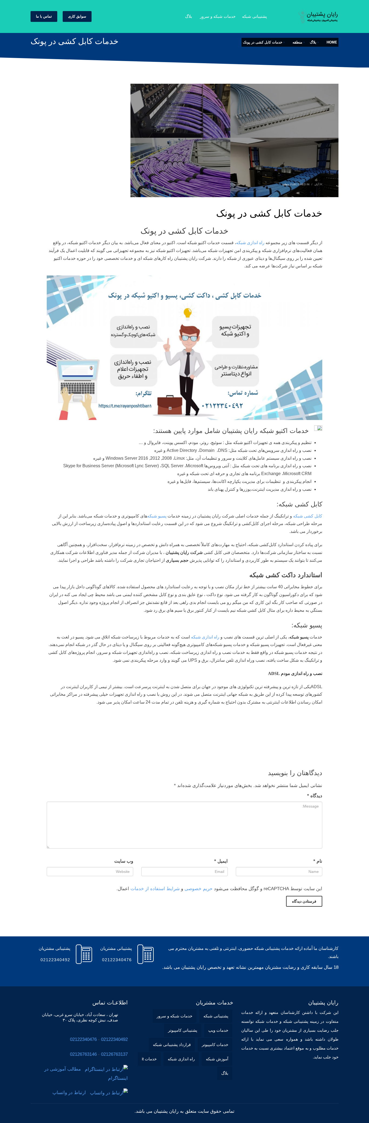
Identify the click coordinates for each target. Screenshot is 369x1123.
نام (317, 861)
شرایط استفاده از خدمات (155, 888)
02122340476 (83, 1039)
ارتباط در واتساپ (71, 1092)
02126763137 (114, 1054)
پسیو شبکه (156, 516)
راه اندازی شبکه (250, 242)
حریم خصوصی (199, 888)
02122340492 (114, 1039)
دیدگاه (314, 795)
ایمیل (221, 861)
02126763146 (83, 1054)
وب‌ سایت (123, 861)
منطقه (285, 184)
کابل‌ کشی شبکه (307, 516)
